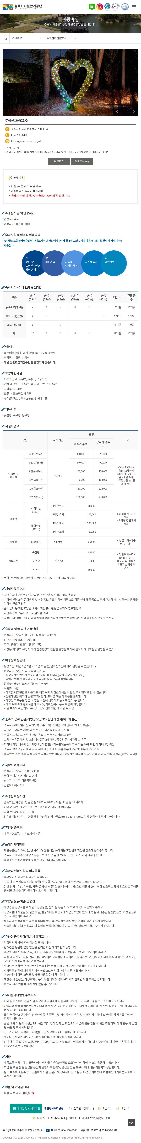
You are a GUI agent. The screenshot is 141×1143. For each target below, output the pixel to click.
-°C (106, 1108)
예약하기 (59, 161)
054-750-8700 (19, 135)
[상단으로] (131, 1122)
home (4, 38)
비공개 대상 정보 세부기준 (26, 1108)
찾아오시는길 (82, 161)
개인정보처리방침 (53, 1108)
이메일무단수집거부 (80, 1108)
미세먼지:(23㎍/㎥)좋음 (64, 1118)
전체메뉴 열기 (134, 7)
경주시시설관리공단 (22, 6)
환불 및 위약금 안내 (19, 1093)
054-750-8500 (69, 1130)
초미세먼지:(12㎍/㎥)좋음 (96, 1118)
